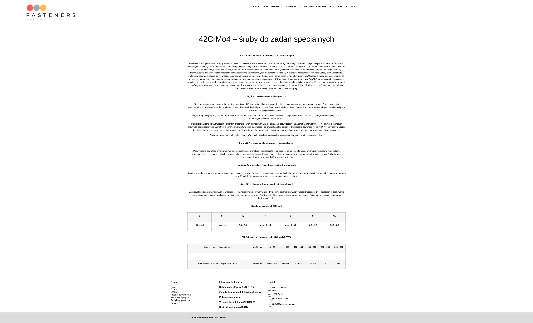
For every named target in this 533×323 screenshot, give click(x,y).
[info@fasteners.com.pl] (270, 304)
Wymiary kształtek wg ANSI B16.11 (237, 302)
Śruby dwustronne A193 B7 (233, 307)
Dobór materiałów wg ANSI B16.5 (236, 287)
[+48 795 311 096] (270, 298)
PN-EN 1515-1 (276, 118)
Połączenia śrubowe (230, 297)
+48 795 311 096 (280, 298)
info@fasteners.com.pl (284, 304)
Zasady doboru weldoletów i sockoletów (240, 292)
